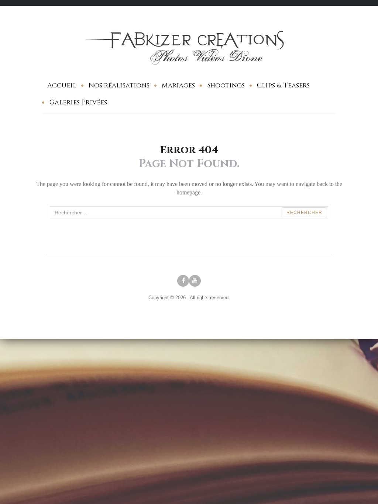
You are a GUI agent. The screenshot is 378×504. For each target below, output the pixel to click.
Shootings (226, 85)
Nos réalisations (119, 85)
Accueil (61, 85)
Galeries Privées (78, 102)
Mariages (178, 85)
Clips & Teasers (283, 85)
